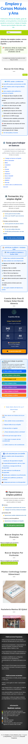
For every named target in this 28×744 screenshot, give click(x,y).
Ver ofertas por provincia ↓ (8, 545)
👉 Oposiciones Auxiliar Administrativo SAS (14, 515)
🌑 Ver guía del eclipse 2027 (14, 351)
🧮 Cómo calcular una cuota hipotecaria (12, 260)
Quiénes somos (14, 708)
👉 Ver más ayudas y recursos (10, 132)
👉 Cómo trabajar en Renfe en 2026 (12, 371)
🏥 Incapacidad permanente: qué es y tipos (13, 463)
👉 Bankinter (6, 173)
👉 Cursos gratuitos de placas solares (13, 223)
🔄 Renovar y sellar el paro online (11, 121)
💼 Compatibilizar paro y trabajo (10, 108)
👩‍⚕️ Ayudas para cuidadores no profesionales (14, 475)
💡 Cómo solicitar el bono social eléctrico (13, 421)
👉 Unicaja (6, 169)
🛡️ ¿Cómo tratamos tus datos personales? (12, 723)
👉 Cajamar (6, 171)
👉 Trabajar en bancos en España (12, 158)
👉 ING (5, 167)
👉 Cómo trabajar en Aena (10, 387)
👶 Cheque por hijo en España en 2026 (12, 95)
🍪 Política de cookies (7, 721)
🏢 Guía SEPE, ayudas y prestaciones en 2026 (14, 84)
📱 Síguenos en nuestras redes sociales (11, 724)
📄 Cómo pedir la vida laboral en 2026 (12, 113)
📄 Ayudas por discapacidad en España (12, 460)
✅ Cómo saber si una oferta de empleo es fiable (13, 712)
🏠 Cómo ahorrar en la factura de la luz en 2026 (13, 416)
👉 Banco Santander (8, 160)
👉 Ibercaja (6, 182)
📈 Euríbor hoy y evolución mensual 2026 (12, 258)
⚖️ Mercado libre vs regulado (10, 428)
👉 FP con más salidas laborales (11, 229)
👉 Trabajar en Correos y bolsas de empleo (14, 509)
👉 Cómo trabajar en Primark (10, 391)
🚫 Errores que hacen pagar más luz (11, 435)
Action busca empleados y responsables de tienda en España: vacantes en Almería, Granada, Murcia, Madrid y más (14, 646)
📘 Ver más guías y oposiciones (14, 525)
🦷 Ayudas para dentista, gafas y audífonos (14, 103)
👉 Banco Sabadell (8, 176)
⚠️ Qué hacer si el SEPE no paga (10, 115)
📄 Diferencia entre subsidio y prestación (13, 118)
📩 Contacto (5, 717)
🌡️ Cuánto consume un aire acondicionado (13, 444)
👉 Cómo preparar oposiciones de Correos (14, 507)
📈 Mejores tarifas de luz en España (11, 424)
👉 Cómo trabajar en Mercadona (11, 375)
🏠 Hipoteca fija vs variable (9, 268)
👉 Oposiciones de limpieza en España (13, 521)
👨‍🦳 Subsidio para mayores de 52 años (12, 110)
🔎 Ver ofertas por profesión (9, 563)
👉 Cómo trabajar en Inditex (10, 395)
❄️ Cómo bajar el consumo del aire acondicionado (11, 440)
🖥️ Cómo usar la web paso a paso (10, 715)
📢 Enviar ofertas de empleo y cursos (11, 714)
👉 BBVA (5, 162)
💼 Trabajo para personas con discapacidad (13, 482)
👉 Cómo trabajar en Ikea (9, 383)
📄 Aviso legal (5, 718)
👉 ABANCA (6, 180)
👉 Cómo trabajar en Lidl (9, 379)
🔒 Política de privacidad (7, 720)
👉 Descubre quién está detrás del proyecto (12, 711)
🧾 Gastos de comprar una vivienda (11, 275)
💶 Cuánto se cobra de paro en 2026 (11, 105)
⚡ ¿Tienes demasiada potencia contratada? (13, 432)
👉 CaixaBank (7, 165)
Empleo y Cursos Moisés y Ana (13, 8)
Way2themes (8, 736)
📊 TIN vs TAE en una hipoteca (10, 273)
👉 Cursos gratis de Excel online (11, 213)
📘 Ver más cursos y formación (14, 238)
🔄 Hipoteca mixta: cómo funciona (11, 270)
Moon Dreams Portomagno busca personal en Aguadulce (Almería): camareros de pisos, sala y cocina (14, 667)
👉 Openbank (6, 178)
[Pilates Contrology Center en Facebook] (14, 591)
